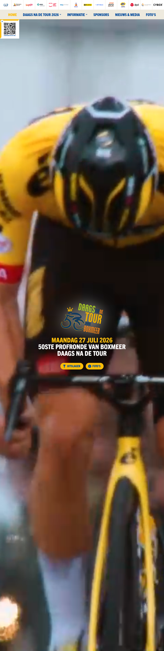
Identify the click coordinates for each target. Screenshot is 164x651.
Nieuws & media (127, 14)
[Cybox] (158, 5)
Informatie (76, 14)
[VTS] (6, 5)
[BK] (123, 5)
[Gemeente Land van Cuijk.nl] (52, 5)
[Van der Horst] (146, 5)
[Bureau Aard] (17, 5)
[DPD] (134, 5)
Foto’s (151, 14)
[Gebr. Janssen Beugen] (88, 5)
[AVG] (111, 5)
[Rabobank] (76, 5)
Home (12, 14)
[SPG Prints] (64, 5)
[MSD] (41, 5)
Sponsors (101, 14)
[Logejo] (29, 5)
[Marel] (99, 5)
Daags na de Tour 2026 (41, 14)
